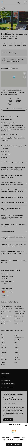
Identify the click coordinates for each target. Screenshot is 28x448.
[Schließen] (26, 425)
